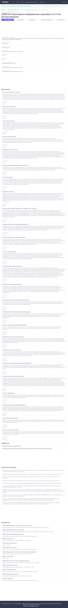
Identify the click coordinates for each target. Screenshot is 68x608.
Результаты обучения (46, 19)
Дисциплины (20, 19)
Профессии (42, 2)
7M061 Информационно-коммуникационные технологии (12, 71)
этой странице (27, 6)
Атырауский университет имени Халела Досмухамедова (12, 51)
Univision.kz (3, 9)
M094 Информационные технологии (8, 63)
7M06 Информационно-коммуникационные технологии (12, 67)
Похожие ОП (60, 19)
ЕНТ (13, 2)
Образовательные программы (31, 2)
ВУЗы (22, 2)
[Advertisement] (33, 28)
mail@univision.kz (34, 606)
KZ (65, 2)
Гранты (17, 2)
